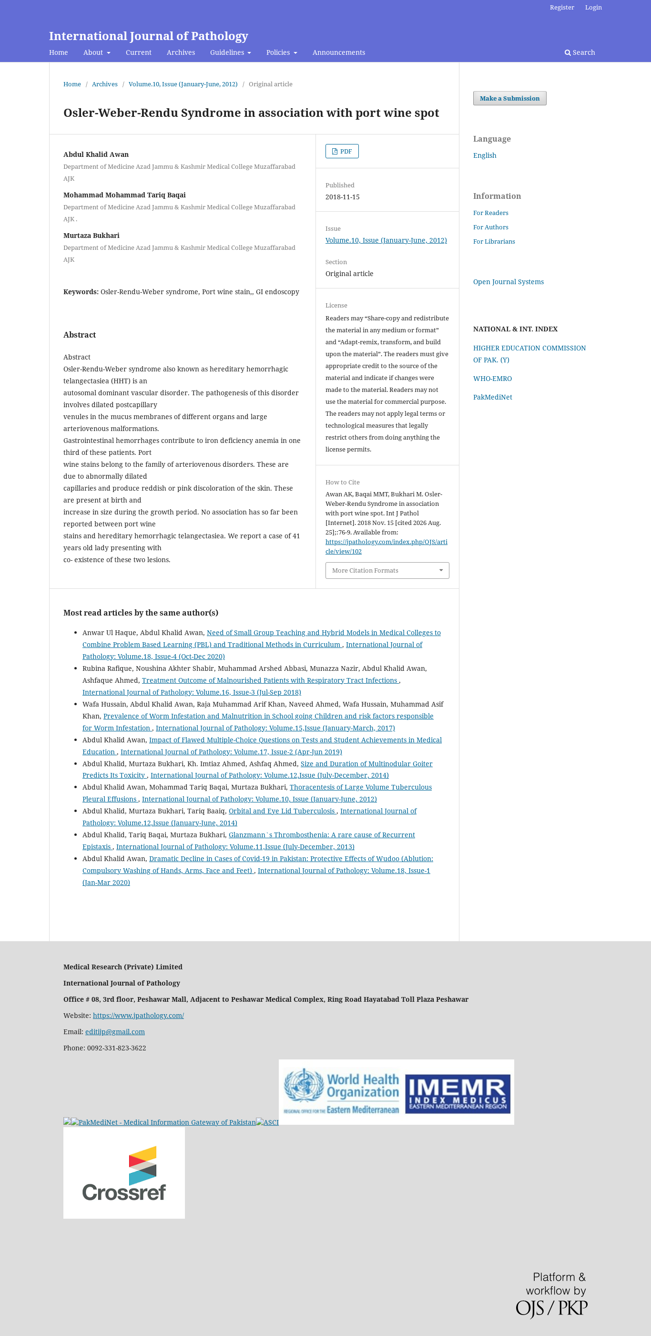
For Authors (491, 227)
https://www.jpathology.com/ (138, 1015)
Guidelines (228, 52)
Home (58, 52)
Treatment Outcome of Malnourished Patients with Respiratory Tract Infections (270, 680)
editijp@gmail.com (115, 1031)
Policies (279, 52)
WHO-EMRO (492, 378)
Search (583, 52)
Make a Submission (510, 98)
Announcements (339, 52)
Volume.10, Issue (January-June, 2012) (183, 84)
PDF (345, 151)
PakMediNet (492, 396)
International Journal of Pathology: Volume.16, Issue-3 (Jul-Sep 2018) (191, 692)
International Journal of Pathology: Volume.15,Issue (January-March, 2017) (275, 727)
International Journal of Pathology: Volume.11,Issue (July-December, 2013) (235, 846)
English (485, 155)
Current (139, 52)
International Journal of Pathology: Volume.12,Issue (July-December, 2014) (270, 775)
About (94, 52)
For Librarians (494, 241)
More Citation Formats (365, 570)
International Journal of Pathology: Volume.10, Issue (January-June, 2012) (259, 798)
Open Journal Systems (508, 281)
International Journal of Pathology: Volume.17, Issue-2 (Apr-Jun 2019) (231, 751)
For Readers (491, 212)
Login (593, 7)
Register (562, 7)
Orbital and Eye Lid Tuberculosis (282, 810)
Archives (181, 52)
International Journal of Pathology (148, 35)
